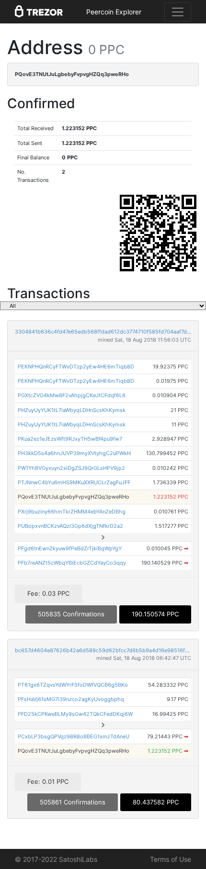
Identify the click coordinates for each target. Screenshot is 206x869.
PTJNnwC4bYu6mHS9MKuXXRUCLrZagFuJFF (74, 482)
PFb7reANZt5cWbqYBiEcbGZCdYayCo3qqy (72, 562)
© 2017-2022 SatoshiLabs (56, 859)
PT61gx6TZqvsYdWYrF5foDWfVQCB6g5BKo (73, 684)
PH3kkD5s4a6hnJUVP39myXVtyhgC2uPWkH (74, 453)
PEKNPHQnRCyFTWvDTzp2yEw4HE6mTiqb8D (76, 366)
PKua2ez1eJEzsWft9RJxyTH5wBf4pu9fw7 (70, 438)
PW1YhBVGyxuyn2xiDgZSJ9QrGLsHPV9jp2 (71, 468)
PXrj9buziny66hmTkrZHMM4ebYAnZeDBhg (72, 511)
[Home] (39, 11)
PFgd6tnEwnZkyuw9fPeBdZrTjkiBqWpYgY (70, 548)
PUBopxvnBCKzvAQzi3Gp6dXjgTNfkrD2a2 (70, 526)
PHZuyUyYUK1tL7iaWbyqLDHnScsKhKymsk (72, 410)
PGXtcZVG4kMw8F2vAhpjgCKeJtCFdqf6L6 (72, 395)
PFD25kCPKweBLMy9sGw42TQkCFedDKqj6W (75, 714)
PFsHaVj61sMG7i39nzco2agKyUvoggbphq (71, 699)
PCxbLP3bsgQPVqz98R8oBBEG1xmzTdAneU (73, 736)
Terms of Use (170, 859)
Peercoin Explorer (113, 12)
